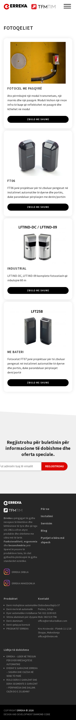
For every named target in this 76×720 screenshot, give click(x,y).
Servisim (46, 523)
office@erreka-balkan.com (52, 620)
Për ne (45, 509)
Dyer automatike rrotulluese (21, 613)
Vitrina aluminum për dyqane (21, 617)
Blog (44, 530)
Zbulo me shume (38, 119)
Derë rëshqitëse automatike (22, 605)
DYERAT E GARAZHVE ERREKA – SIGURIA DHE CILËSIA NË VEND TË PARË (22, 672)
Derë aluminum (14, 620)
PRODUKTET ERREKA (17, 628)
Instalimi (47, 516)
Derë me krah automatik (19, 609)
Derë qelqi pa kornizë (18, 624)
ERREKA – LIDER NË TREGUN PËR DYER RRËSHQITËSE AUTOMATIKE (21, 660)
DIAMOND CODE (41, 714)
